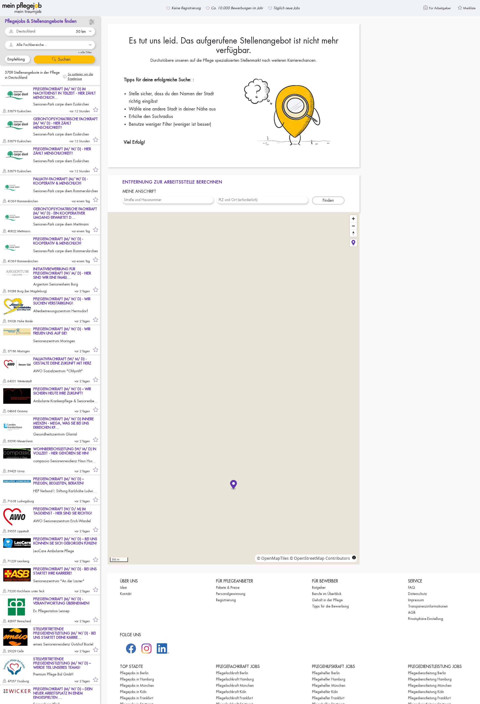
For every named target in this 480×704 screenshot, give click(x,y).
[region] (234, 388)
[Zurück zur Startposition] (353, 242)
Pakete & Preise (228, 587)
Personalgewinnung (230, 594)
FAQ (411, 587)
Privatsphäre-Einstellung (425, 618)
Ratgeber (319, 587)
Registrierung (226, 600)
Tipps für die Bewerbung (330, 606)
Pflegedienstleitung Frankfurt (429, 698)
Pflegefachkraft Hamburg (235, 679)
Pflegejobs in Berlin (134, 673)
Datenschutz (417, 594)
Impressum (416, 600)
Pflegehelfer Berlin (326, 673)
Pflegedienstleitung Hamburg (430, 679)
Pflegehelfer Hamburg (328, 679)
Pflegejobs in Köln (133, 692)
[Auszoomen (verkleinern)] (353, 226)
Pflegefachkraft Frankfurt (234, 698)
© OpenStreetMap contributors (320, 558)
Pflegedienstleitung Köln (426, 692)
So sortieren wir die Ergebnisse (80, 76)
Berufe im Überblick (326, 594)
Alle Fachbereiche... (31, 44)
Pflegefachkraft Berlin (232, 673)
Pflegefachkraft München (235, 685)
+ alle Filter (85, 52)
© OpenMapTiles (273, 558)
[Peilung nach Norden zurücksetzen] (353, 233)
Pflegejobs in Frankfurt (136, 698)
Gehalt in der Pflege (327, 600)
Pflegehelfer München (328, 685)
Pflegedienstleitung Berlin (427, 673)
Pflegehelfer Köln (325, 692)
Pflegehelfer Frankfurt (328, 698)
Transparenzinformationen (428, 606)
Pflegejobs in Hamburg (137, 679)
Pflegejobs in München (137, 685)
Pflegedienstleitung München (430, 685)
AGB (412, 612)
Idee (123, 587)
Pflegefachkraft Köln (231, 692)
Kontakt (125, 594)
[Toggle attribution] (354, 557)
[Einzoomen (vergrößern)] (353, 218)
